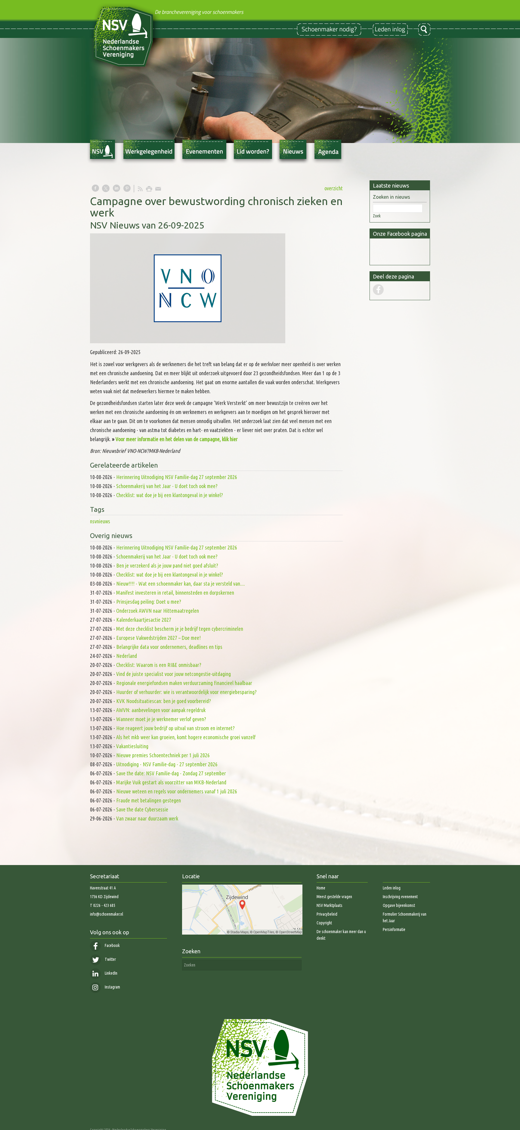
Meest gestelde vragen (334, 896)
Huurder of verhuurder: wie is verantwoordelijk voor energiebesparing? (186, 692)
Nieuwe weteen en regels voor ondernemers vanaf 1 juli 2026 (176, 791)
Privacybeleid (327, 914)
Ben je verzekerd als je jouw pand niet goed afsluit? (167, 565)
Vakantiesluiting (132, 746)
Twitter (110, 959)
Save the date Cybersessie (142, 809)
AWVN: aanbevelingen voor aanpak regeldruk (161, 710)
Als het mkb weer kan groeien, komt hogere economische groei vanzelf (185, 737)
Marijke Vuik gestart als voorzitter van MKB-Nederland (171, 782)
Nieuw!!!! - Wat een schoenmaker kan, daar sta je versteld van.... (180, 584)
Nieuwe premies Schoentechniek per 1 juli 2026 (163, 755)
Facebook (112, 945)
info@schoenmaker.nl (106, 914)
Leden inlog (392, 888)
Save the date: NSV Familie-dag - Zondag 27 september (171, 773)
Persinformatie (394, 929)
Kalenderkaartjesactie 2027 (143, 620)
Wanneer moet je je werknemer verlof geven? (161, 719)
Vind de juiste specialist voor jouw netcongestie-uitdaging (173, 674)
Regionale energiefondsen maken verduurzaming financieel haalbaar (184, 683)
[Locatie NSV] (242, 933)
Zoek (377, 215)
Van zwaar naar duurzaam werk (147, 818)
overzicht (333, 188)
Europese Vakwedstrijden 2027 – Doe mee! (158, 638)
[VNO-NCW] (187, 288)
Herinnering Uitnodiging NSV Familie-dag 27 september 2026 (176, 477)
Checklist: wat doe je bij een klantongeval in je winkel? (169, 495)
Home (321, 888)
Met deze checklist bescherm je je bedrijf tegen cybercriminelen (179, 629)
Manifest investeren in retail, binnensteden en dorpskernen (175, 593)
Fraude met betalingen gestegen (148, 800)
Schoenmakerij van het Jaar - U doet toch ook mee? (167, 486)
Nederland (126, 656)
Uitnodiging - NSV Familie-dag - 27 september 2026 (167, 764)
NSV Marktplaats (329, 905)
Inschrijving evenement (400, 896)
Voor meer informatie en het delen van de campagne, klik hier (177, 439)
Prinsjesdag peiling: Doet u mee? (148, 602)
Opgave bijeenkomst (399, 905)
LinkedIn (110, 973)
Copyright (324, 922)
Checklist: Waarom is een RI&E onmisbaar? (158, 665)
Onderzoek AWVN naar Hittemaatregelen (157, 611)
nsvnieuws (100, 521)
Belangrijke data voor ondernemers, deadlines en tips (169, 647)
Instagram (112, 987)
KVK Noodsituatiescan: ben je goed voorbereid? (163, 701)
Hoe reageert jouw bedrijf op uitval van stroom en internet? (175, 728)
